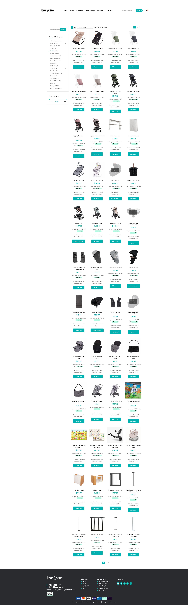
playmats (52, 48)
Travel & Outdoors (54, 60)
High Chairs (52, 63)
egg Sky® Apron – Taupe (97, 91)
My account (86, 585)
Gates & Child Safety (55, 73)
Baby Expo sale (53, 85)
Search (139, 10)
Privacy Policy (103, 585)
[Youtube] (124, 583)
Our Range (79, 10)
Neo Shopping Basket (133, 180)
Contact (85, 583)
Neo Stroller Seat (133, 267)
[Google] (131, 583)
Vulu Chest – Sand (79, 490)
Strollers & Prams (54, 58)
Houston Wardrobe (133, 136)
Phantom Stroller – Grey (115, 401)
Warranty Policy (103, 588)
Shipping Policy (103, 583)
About (72, 10)
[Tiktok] (127, 583)
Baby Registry (90, 10)
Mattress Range (53, 78)
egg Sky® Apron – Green (115, 48)
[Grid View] (72, 27)
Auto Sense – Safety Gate (115, 490)
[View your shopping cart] (146, 10)
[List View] (75, 27)
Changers (52, 75)
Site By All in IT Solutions (109, 602)
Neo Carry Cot (115, 180)
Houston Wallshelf (115, 136)
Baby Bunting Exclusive (55, 88)
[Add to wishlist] (78, 45)
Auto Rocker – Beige (79, 48)
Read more (133, 243)
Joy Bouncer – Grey (78, 180)
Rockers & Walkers (54, 80)
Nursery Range (53, 53)
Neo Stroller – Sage (97, 223)
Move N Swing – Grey (97, 180)
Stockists (100, 10)
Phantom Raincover (97, 401)
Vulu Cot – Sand (97, 490)
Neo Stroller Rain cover (115, 267)
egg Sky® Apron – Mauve (79, 91)
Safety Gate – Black (97, 534)
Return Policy (102, 587)
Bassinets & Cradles (54, 56)
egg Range (52, 68)
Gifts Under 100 (54, 46)
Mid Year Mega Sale (54, 41)
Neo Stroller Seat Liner (79, 312)
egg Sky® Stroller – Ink (133, 91)
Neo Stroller (78, 223)
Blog (84, 588)
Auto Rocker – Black (97, 48)
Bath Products (53, 65)
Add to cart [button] (79, 66)
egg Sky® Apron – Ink (133, 48)
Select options (115, 198)
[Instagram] (121, 583)
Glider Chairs (53, 70)
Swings (51, 83)
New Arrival (52, 51)
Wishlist (85, 587)
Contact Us (109, 10)
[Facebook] (118, 583)
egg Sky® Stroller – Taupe (97, 136)
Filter (64, 101)
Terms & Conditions (104, 581)
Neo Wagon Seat (97, 312)
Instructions (102, 590)
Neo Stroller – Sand (115, 223)
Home (65, 10)
